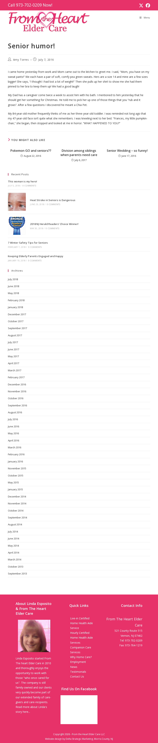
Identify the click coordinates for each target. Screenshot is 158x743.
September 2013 (17, 573)
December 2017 (17, 314)
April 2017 (13, 363)
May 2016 (13, 433)
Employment (78, 662)
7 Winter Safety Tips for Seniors (28, 242)
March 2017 (14, 370)
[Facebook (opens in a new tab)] (147, 5)
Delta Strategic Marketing (79, 738)
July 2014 (13, 531)
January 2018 (15, 307)
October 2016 (15, 398)
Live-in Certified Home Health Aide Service (81, 623)
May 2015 (13, 482)
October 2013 (15, 566)
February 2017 (16, 377)
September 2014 (17, 517)
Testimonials (78, 671)
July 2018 (13, 279)
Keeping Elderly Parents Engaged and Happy (35, 256)
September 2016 (17, 405)
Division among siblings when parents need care (79, 152)
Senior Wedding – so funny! (127, 150)
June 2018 (13, 286)
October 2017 (15, 321)
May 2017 (13, 356)
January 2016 (15, 461)
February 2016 (16, 454)
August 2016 (15, 412)
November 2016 (17, 391)
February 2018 (16, 300)
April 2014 (13, 552)
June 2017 (13, 349)
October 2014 (15, 510)
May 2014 (13, 545)
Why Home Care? (81, 657)
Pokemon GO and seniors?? (30, 150)
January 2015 (15, 489)
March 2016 (14, 447)
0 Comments (29, 185)
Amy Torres (21, 59)
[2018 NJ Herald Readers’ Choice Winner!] (17, 226)
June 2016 (13, 426)
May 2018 (13, 293)
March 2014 (14, 559)
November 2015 (17, 468)
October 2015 (15, 475)
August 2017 (15, 335)
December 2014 (17, 496)
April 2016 (13, 440)
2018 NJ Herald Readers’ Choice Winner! (54, 224)
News (73, 667)
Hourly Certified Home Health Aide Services (81, 637)
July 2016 (13, 419)
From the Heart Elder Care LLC (88, 734)
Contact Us (77, 676)
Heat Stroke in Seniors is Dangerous (52, 200)
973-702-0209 (29, 5)
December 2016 (17, 384)
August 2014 (15, 524)
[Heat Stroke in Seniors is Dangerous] (17, 202)
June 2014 (13, 538)
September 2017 (17, 328)
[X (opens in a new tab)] (141, 5)
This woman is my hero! (22, 181)
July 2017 (13, 342)
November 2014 (17, 503)
